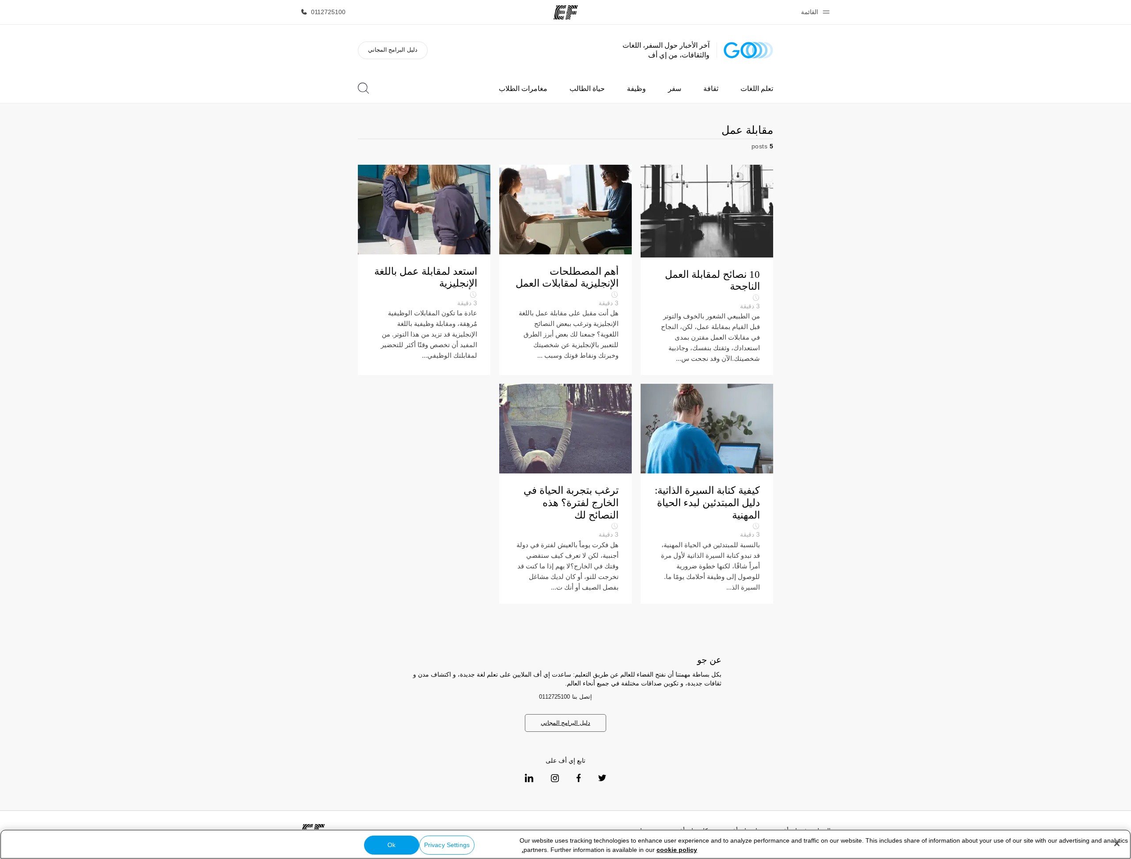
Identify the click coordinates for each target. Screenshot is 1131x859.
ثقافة (710, 88)
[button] (814, 12)
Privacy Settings (447, 844)
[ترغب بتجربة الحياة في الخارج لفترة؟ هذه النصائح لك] (565, 493)
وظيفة (636, 88)
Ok (391, 844)
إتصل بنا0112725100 (565, 696)
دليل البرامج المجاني (392, 49)
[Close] (1117, 843)
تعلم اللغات (756, 88)
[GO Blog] (748, 50)
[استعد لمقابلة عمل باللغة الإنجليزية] (424, 270)
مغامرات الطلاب (523, 88)
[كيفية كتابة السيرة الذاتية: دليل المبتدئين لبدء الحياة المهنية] (707, 493)
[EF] (566, 12)
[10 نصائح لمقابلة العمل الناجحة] (707, 270)
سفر (674, 88)
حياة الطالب (587, 88)
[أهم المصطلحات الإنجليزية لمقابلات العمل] (565, 270)
